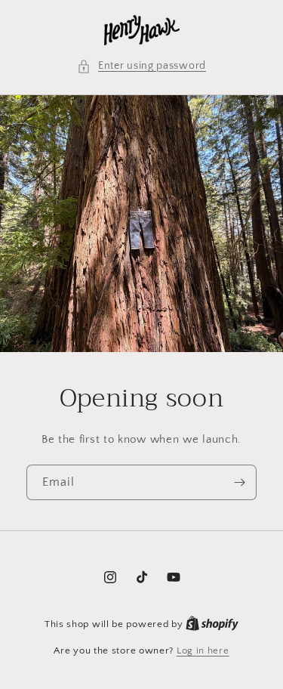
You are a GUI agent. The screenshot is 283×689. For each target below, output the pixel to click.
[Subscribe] (239, 482)
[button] (141, 66)
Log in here (203, 650)
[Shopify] (212, 624)
